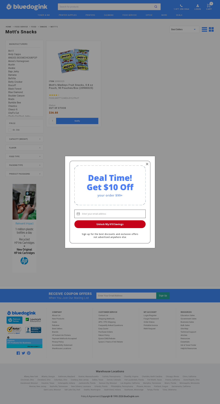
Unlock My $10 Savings (110, 224)
